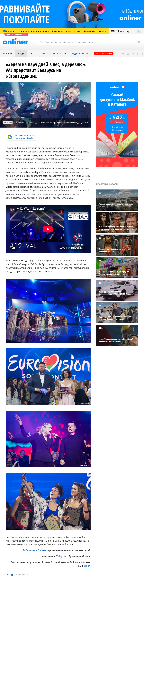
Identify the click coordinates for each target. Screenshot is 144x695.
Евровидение (22, 574)
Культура (10, 574)
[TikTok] (138, 53)
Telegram (61, 556)
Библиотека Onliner (34, 550)
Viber (87, 565)
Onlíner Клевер (123, 31)
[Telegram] (123, 53)
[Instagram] (128, 53)
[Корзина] (138, 42)
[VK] (133, 53)
